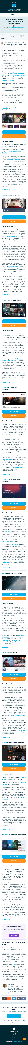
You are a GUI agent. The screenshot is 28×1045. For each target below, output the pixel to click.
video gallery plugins (8, 80)
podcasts (7, 531)
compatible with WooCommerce (11, 640)
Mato (4, 573)
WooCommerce (6, 541)
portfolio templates (15, 159)
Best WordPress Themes (17, 27)
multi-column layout (11, 236)
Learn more (6, 189)
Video (4, 652)
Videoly (5, 387)
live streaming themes (18, 75)
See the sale (14, 935)
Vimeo (6, 799)
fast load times (18, 467)
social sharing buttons (18, 715)
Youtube (21, 797)
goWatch (5, 834)
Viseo (5, 479)
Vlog (4, 195)
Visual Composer (7, 459)
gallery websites (13, 266)
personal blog (7, 873)
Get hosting (14, 136)
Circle (5, 742)
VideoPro (5, 108)
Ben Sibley (11, 988)
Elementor (15, 544)
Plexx (4, 300)
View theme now (14, 131)
